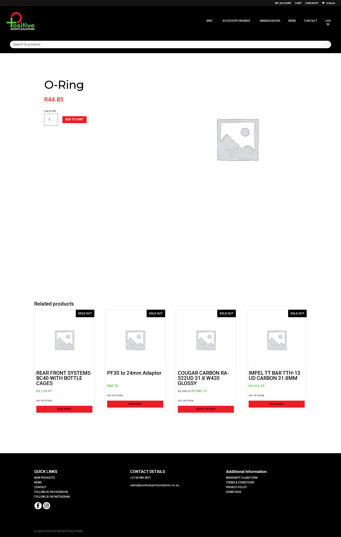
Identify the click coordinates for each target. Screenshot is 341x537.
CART (298, 3)
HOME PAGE (233, 492)
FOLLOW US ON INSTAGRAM (52, 496)
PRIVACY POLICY (236, 487)
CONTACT (40, 487)
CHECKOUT (312, 3)
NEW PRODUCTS (44, 477)
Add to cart (74, 119)
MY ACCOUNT (283, 3)
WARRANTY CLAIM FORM (242, 477)
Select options (205, 409)
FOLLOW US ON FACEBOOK (51, 492)
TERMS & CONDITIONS (240, 482)
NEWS (38, 482)
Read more (64, 409)
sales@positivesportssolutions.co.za (154, 485)
